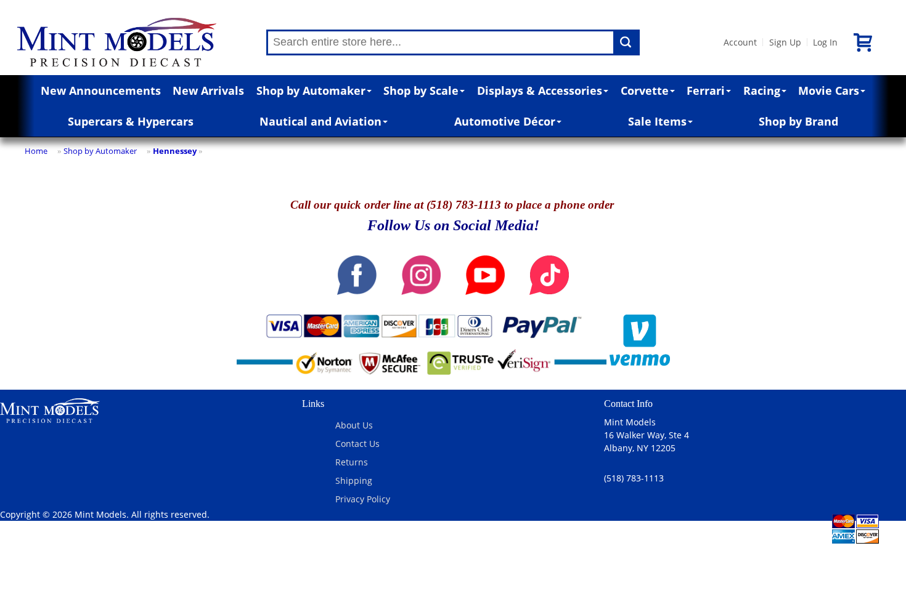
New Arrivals (208, 90)
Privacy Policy (362, 499)
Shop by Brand (798, 121)
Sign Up (785, 42)
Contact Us (357, 443)
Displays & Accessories (539, 90)
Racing (761, 90)
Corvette (645, 90)
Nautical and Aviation (320, 121)
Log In (825, 42)
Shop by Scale (421, 90)
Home (36, 150)
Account (740, 42)
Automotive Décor (504, 121)
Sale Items (657, 121)
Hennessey (175, 150)
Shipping (353, 480)
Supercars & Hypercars (131, 121)
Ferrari (706, 90)
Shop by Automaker (310, 90)
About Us (354, 425)
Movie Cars (828, 90)
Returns (351, 462)
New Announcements (101, 90)
